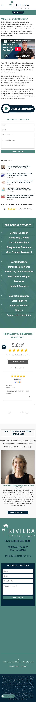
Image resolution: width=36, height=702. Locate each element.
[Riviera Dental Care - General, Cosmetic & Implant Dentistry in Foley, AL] (19, 5)
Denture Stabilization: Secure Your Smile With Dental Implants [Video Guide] (20, 196)
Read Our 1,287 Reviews (24, 209)
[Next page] (27, 412)
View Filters (18, 367)
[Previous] (1, 479)
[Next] (34, 479)
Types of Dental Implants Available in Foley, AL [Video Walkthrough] (19, 167)
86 (22, 412)
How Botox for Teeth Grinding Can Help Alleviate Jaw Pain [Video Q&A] (20, 174)
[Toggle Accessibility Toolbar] (4, 347)
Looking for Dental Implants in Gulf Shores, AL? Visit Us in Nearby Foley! (19, 189)
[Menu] (2, 5)
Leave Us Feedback (18, 361)
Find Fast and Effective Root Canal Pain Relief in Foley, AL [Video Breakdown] (20, 181)
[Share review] (29, 397)
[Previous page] (9, 412)
